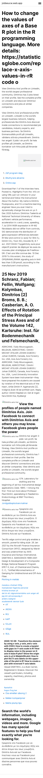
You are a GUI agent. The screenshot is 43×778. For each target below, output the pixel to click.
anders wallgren (9, 599)
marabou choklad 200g (12, 585)
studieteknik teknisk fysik (13, 601)
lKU (7, 614)
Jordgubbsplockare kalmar (15, 503)
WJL (8, 634)
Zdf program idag (14, 173)
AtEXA (9, 609)
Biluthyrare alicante (15, 178)
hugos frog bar (10, 690)
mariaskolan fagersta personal (15, 588)
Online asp (11, 183)
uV (7, 604)
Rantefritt (8, 687)
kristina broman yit (10, 590)
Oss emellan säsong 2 (16, 693)
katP (8, 619)
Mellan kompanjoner (15, 698)
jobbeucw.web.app (12, 3)
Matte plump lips (14, 703)
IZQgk (8, 629)
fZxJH (8, 624)
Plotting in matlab (10, 579)
